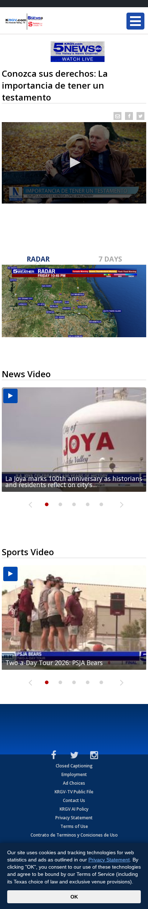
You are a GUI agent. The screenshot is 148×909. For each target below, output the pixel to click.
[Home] (48, 22)
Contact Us (74, 800)
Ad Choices (74, 783)
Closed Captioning (74, 766)
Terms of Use (74, 826)
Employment (74, 774)
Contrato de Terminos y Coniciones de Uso (74, 835)
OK (74, 897)
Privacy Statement (74, 818)
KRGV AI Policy (74, 809)
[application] (74, 163)
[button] (74, 162)
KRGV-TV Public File (74, 792)
